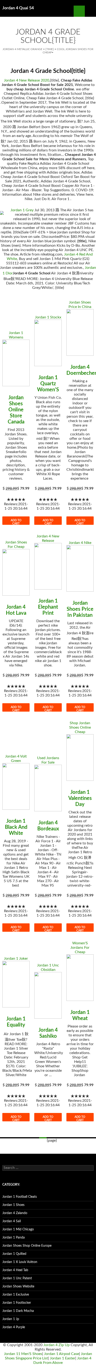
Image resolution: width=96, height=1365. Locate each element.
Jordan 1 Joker (16, 958)
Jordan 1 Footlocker (16, 1302)
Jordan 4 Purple (13, 1327)
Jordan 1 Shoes (13, 1205)
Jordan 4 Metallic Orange (22, 49)
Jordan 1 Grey (22, 210)
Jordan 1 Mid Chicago (18, 1229)
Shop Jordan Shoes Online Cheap (80, 727)
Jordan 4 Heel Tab (15, 1270)
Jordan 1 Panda (13, 1237)
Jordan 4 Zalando (14, 1213)
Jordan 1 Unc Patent (17, 1278)
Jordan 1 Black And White (16, 827)
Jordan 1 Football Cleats (19, 1196)
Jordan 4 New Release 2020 (26, 80)
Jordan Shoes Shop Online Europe (26, 1245)
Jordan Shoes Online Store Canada (16, 409)
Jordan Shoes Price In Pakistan (80, 609)
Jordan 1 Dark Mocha (18, 1311)
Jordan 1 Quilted (14, 1254)
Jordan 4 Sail (11, 1221)
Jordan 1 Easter (62, 1358)
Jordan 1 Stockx (48, 317)
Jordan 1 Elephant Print (48, 607)
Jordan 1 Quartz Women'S (48, 383)
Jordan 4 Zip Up (56, 1345)
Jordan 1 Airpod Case (61, 1354)
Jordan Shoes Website (18, 1286)
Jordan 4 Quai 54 (18, 8)
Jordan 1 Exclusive (15, 1294)
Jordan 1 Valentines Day (80, 798)
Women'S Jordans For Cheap (79, 947)
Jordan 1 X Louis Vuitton (19, 1262)
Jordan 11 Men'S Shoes (23, 1354)
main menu (90, 11)
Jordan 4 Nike (80, 543)
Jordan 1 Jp (10, 1319)
